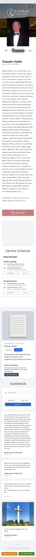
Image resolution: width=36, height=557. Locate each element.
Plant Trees (25, 273)
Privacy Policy (13, 549)
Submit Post (18, 404)
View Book (9, 350)
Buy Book (18, 350)
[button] (18, 514)
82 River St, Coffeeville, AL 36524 (16, 269)
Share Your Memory (11, 374)
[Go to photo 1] (11, 524)
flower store (22, 200)
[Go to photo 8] (19, 524)
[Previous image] (4, 514)
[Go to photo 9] (20, 524)
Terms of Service (23, 549)
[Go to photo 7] (18, 524)
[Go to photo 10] (21, 524)
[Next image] (32, 514)
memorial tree (23, 198)
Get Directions (10, 273)
